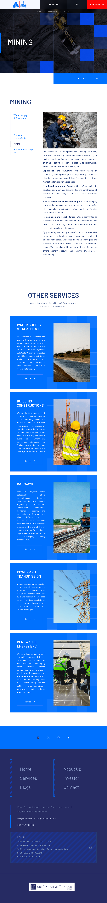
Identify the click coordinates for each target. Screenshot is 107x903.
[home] (20, 4)
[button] (53, 4)
